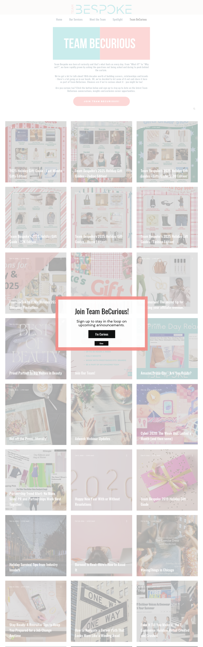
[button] (101, 343)
